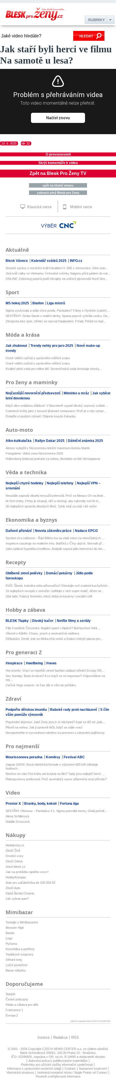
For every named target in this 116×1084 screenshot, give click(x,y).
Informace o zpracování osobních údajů (34, 1068)
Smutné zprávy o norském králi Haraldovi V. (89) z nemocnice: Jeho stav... (57, 268)
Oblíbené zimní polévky (24, 573)
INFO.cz (76, 261)
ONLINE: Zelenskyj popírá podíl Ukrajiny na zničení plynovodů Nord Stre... (57, 278)
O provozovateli (58, 154)
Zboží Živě (13, 850)
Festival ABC (74, 757)
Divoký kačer (43, 621)
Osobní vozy (14, 856)
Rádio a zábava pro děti (22, 1004)
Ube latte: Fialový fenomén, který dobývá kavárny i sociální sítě (49, 596)
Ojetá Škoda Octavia (20, 893)
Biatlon (38, 303)
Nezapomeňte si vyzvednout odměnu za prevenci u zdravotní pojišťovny (55, 732)
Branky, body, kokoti (40, 804)
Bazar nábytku (16, 970)
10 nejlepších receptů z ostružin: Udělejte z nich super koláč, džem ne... (55, 591)
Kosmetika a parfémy (20, 949)
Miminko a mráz (77, 393)
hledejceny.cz (15, 845)
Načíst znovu (58, 118)
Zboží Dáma (14, 861)
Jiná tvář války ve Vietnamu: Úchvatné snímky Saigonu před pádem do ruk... (58, 273)
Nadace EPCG (86, 531)
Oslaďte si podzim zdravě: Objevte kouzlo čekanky (41, 416)
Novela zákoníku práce (53, 531)
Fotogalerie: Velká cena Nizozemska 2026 (34, 453)
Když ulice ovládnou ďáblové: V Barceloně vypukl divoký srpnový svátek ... (57, 405)
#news (51, 663)
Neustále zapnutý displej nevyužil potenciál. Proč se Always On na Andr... (55, 495)
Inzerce (43, 1037)
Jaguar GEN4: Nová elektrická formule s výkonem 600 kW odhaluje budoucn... (52, 766)
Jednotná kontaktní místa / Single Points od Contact (72, 1072)
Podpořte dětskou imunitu (27, 710)
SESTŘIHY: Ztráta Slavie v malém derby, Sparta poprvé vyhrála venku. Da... (58, 316)
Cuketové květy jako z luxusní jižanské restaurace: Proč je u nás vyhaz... (56, 411)
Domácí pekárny (59, 573)
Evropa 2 (12, 1015)
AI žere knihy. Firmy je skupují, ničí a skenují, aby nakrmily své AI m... (53, 501)
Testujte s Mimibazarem (22, 922)
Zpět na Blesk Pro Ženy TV (58, 173)
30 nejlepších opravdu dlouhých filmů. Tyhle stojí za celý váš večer (51, 506)
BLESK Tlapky (18, 621)
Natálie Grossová (18, 821)
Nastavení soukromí (93, 1068)
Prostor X (14, 804)
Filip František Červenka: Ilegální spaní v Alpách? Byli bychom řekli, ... (53, 628)
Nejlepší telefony (60, 483)
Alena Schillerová (17, 816)
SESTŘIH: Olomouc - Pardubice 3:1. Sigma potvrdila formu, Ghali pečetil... (56, 811)
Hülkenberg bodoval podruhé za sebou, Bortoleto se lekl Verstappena (53, 458)
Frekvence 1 (14, 1010)
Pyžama (11, 943)
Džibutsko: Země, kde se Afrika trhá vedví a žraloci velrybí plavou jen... (54, 638)
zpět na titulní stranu (58, 185)
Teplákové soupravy (20, 954)
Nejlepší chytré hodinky (25, 483)
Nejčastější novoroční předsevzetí (33, 393)
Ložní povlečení (16, 965)
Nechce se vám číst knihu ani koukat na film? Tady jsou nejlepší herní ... (55, 773)
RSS (75, 1037)
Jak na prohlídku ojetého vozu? (27, 872)
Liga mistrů (56, 303)
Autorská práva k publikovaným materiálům (58, 1060)
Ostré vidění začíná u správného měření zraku (38, 358)
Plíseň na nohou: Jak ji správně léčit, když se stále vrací (44, 727)
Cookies (70, 1068)
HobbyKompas (16, 877)
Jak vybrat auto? (17, 898)
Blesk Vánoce (17, 261)
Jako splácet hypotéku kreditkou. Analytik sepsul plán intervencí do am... (55, 548)
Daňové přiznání (19, 531)
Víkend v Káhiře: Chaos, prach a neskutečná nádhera (42, 633)
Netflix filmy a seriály (74, 621)
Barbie (10, 933)
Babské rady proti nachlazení (74, 710)
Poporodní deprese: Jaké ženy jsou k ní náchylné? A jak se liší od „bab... (55, 722)
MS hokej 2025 (18, 303)
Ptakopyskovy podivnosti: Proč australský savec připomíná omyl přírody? (56, 779)
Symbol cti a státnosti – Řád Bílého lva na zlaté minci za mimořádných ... (55, 538)
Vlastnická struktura (20, 1072)
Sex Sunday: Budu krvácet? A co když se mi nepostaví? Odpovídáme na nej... (55, 678)
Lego (9, 938)
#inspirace (14, 663)
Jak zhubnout (17, 346)
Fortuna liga (69, 804)
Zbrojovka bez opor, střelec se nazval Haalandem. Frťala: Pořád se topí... (56, 321)
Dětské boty (14, 959)
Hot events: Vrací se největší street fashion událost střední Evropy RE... (55, 670)
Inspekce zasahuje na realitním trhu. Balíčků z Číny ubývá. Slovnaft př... (55, 543)
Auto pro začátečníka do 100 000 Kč (30, 882)
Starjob (10, 994)
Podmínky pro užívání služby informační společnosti (57, 1064)
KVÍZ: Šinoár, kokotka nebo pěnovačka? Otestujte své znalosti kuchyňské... (58, 585)
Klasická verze (39, 207)
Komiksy (53, 757)
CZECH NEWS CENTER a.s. (62, 1049)
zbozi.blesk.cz (15, 866)
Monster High (15, 927)
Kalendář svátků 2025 (49, 261)
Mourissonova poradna (24, 757)
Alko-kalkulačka (19, 441)
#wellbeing (35, 663)
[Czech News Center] (67, 224)
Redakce (60, 1037)
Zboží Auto (13, 888)
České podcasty (17, 999)
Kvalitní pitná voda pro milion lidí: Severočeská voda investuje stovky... (54, 368)
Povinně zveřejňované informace (58, 1076)
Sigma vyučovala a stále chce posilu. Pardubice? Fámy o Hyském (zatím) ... (58, 310)
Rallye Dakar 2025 (50, 441)
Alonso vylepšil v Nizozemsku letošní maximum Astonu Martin (48, 448)
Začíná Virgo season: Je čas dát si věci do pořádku (41, 685)
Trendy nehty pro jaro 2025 (52, 346)
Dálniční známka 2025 (85, 441)
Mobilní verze (80, 207)
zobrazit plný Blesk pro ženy (58, 192)
